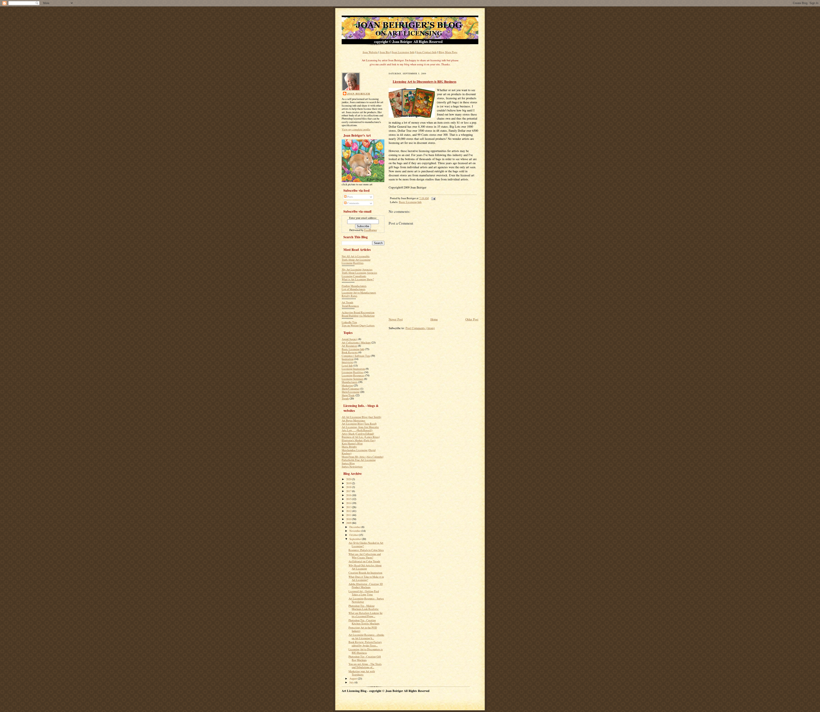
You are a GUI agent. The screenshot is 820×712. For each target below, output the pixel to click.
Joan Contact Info (426, 52)
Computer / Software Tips (356, 356)
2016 (349, 495)
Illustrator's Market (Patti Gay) (358, 440)
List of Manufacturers (353, 289)
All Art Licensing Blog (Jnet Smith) (361, 417)
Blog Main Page (448, 52)
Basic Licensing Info (353, 349)
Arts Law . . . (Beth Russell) (357, 430)
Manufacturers (349, 382)
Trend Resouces (350, 306)
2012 (349, 511)
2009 (349, 523)
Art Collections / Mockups (356, 342)
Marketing (347, 385)
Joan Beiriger (358, 93)
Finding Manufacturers (354, 286)
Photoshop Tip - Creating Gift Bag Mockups (364, 658)
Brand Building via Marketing (358, 315)
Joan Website (370, 52)
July (351, 682)
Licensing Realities (352, 263)
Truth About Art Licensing (356, 260)
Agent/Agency (349, 339)
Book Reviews (350, 352)
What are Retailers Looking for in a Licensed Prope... (365, 614)
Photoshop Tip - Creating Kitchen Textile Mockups (363, 621)
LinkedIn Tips (349, 322)
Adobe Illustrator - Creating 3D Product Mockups (365, 585)
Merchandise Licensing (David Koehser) (358, 451)
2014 (349, 503)
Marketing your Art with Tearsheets (361, 672)
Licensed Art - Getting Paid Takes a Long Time (363, 592)
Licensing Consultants (354, 276)
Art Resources (349, 346)
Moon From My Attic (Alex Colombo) (362, 457)
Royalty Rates (349, 296)
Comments (353, 203)
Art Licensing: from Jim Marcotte (360, 427)
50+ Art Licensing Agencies (357, 269)
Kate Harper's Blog (352, 443)
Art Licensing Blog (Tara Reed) (359, 423)
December (355, 527)
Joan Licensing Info (403, 52)
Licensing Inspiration (353, 369)
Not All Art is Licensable (356, 256)
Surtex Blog (348, 463)
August (353, 678)
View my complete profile (356, 129)
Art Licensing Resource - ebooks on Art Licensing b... (366, 636)
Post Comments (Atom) (420, 328)
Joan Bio (385, 52)
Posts (350, 197)
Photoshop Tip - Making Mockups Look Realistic (363, 607)
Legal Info (347, 365)
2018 (349, 487)
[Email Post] (432, 198)
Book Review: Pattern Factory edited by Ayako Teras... (365, 643)
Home (434, 319)
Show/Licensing (350, 392)
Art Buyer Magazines (353, 420)
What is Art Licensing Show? (358, 279)
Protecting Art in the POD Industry (362, 629)
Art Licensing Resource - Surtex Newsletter (366, 600)
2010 (349, 519)
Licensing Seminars (352, 379)
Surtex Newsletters (352, 466)
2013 (349, 507)
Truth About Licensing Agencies (359, 273)
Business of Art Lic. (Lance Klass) (361, 437)
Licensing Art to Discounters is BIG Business (365, 650)
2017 (349, 491)
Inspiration (347, 359)
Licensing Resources (353, 375)
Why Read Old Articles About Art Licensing (365, 566)
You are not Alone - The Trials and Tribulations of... (365, 665)
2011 (349, 515)
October (354, 535)
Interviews (347, 362)
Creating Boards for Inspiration (365, 573)
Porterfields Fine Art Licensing (359, 460)
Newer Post (396, 319)
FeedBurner (370, 230)
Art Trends (347, 302)
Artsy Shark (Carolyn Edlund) (358, 434)
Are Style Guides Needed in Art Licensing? (365, 544)
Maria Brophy (349, 447)
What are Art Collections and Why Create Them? (364, 555)
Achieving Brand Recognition (358, 312)
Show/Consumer (351, 388)
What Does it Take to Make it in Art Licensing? (366, 578)
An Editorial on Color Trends (364, 561)
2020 (349, 479)
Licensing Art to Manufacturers (359, 292)
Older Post (471, 319)
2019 (349, 483)
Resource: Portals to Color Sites (366, 550)
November (355, 531)
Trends (345, 398)
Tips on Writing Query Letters (358, 325)
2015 (349, 499)
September (355, 539)
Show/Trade (348, 395)
